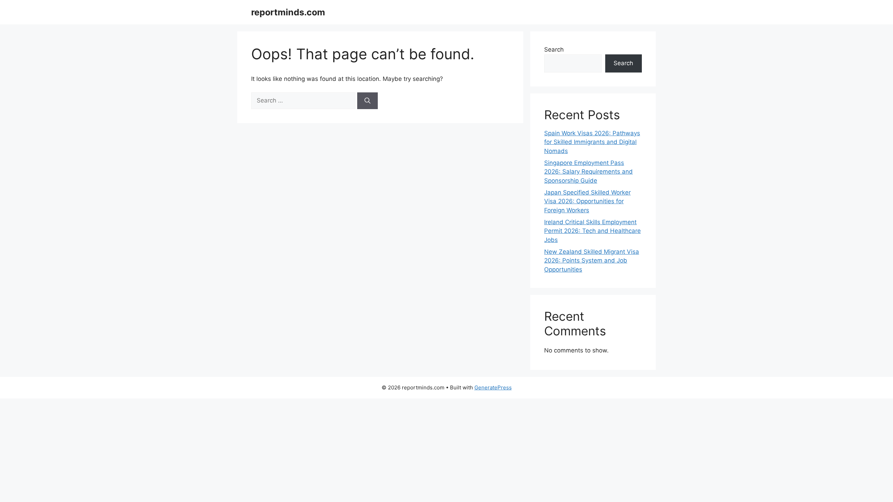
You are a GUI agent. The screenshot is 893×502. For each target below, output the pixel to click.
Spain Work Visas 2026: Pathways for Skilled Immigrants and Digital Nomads (592, 142)
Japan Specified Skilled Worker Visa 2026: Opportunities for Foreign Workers (587, 201)
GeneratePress (493, 387)
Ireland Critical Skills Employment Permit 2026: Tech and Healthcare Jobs (592, 231)
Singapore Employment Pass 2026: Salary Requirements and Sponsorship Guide (588, 171)
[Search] (367, 100)
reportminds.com (288, 12)
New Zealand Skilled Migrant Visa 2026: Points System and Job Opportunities (591, 260)
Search (554, 49)
